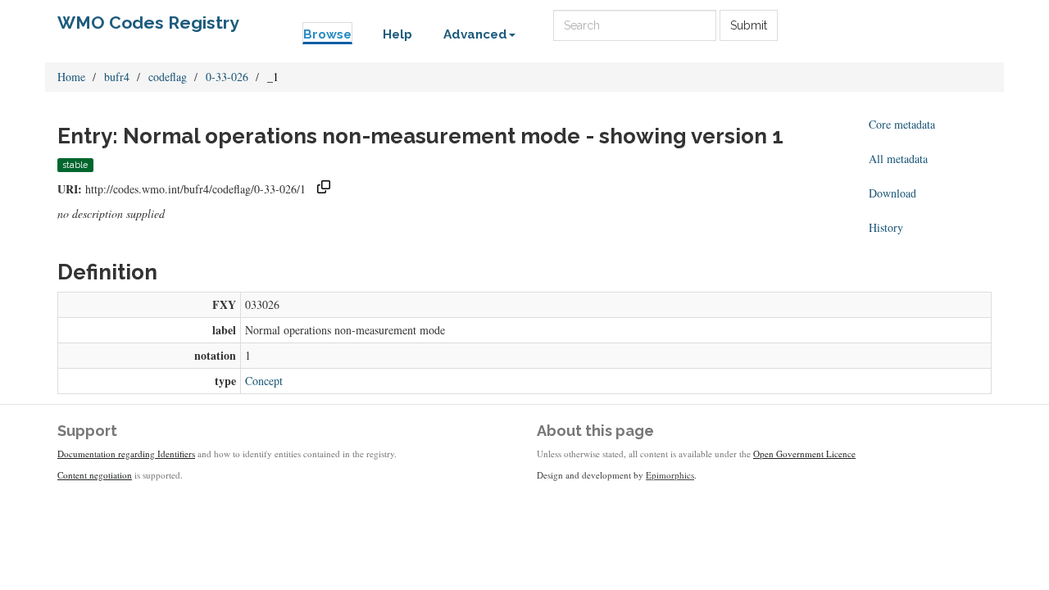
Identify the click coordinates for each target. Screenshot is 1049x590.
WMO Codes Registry (148, 22)
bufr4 (116, 76)
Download (892, 193)
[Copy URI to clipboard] (323, 189)
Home (71, 76)
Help (397, 34)
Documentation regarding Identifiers (126, 453)
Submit (748, 25)
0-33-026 (227, 76)
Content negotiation (94, 475)
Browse (327, 34)
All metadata (898, 158)
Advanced (475, 34)
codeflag (167, 76)
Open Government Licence (804, 453)
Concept (264, 380)
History (886, 227)
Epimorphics (670, 475)
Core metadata (902, 124)
